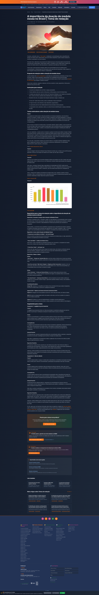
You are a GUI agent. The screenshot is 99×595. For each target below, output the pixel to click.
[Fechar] (61, 289)
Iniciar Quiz (48, 303)
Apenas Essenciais (47, 592)
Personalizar (56, 592)
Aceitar (63, 592)
